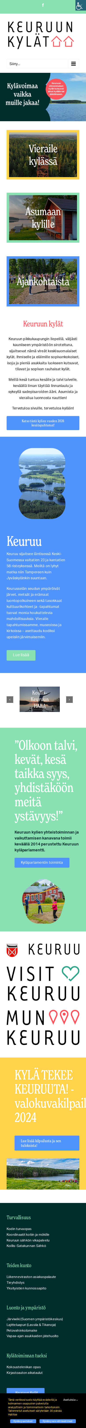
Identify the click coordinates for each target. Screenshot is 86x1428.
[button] (10, 699)
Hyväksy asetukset (23, 1421)
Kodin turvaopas (19, 1229)
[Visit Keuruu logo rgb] (43, 968)
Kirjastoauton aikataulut (25, 1373)
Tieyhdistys (16, 1282)
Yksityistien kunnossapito (26, 1288)
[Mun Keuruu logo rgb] (43, 1011)
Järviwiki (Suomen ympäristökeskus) (35, 1319)
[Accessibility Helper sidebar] (80, 5)
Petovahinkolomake (22, 1330)
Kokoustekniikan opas (24, 1367)
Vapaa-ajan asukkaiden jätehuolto (33, 1336)
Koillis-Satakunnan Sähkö (26, 1246)
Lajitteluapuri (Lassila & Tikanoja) (31, 1325)
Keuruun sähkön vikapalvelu (28, 1240)
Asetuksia (69, 1400)
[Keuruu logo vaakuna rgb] (43, 945)
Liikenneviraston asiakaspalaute (31, 1277)
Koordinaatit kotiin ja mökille (28, 1234)
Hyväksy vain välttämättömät (58, 1421)
